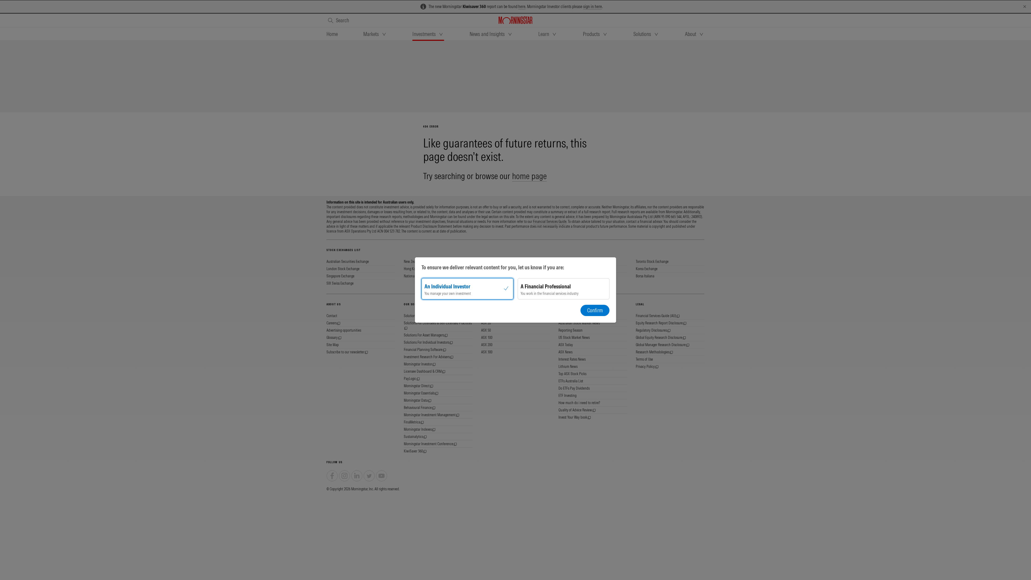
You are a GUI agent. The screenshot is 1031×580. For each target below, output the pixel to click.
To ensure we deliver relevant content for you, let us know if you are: (493, 267)
